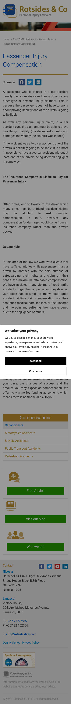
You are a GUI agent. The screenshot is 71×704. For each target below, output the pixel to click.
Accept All (36, 360)
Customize (35, 371)
